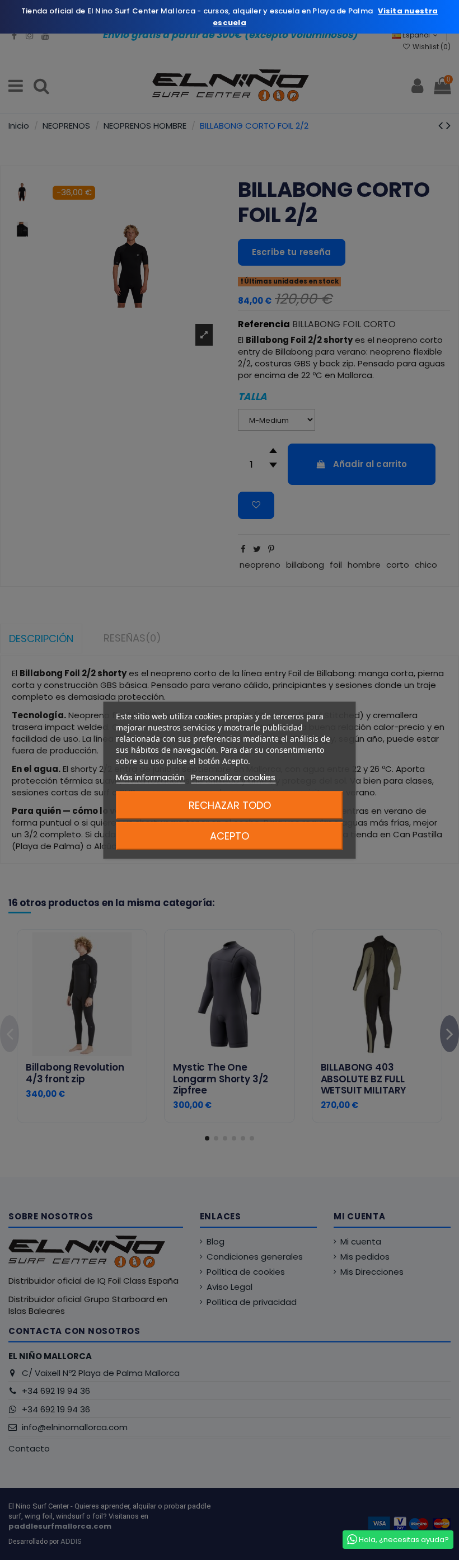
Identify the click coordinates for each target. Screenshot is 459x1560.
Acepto (229, 835)
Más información (150, 777)
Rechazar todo (230, 805)
